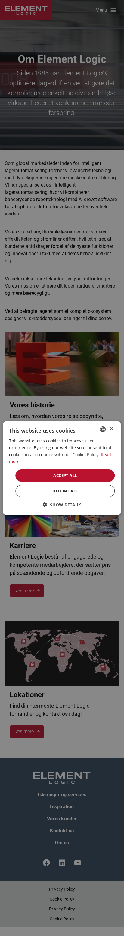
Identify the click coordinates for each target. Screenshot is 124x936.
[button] (62, 505)
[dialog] (62, 468)
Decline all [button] (65, 491)
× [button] (111, 429)
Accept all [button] (65, 475)
